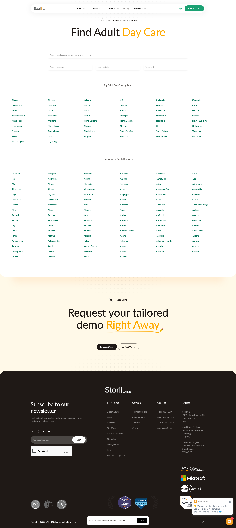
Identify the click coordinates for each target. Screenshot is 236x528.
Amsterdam (53, 220)
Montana (52, 120)
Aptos (14, 235)
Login (180, 8)
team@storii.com (164, 428)
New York (124, 126)
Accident (124, 173)
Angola (51, 225)
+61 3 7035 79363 (165, 422)
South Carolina (126, 131)
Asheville (160, 251)
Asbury (195, 246)
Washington (161, 136)
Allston (123, 199)
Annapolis (124, 225)
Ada (13, 178)
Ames (86, 215)
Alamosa (124, 184)
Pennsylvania (53, 131)
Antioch (87, 230)
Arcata (123, 235)
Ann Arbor (160, 225)
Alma (158, 199)
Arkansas (88, 100)
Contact (135, 428)
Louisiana (196, 110)
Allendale (196, 194)
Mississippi (17, 120)
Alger (14, 194)
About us (136, 422)
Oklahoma (196, 126)
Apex (158, 230)
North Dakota (126, 120)
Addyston (52, 178)
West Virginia (18, 141)
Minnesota (161, 115)
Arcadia (87, 235)
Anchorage (161, 220)
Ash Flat (195, 251)
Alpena (15, 204)
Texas (14, 136)
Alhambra (88, 194)
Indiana (87, 110)
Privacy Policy (138, 417)
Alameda (88, 184)
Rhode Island (89, 131)
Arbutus (51, 235)
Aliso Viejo (161, 194)
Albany (159, 184)
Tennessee (196, 131)
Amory (15, 220)
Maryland (52, 115)
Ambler (195, 209)
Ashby (51, 251)
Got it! (142, 520)
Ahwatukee (161, 178)
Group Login (112, 439)
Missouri (196, 115)
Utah (50, 136)
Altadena (124, 204)
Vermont (124, 136)
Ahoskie (123, 178)
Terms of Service (139, 411)
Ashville (51, 256)
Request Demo (107, 346)
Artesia (123, 246)
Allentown (88, 199)
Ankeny (87, 225)
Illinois (51, 110)
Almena (195, 199)
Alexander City (162, 189)
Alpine (87, 204)
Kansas (123, 110)
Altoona (87, 209)
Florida (87, 105)
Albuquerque (89, 189)
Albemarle (196, 184)
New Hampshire (199, 120)
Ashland (15, 256)
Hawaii (159, 105)
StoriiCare (111, 428)
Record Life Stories (115, 433)
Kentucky (160, 110)
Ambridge (16, 215)
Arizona (123, 100)
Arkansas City (54, 241)
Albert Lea (16, 189)
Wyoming (52, 141)
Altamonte (161, 204)
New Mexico (53, 126)
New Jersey (17, 126)
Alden (122, 189)
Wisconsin (196, 136)
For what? (122, 520)
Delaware (52, 105)
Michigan (124, 115)
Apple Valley (197, 230)
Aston (86, 256)
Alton (50, 209)
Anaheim (88, 220)
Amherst (124, 215)
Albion (51, 189)
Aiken (14, 184)
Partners (111, 422)
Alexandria (197, 189)
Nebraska (160, 120)
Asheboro (124, 251)
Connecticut (17, 105)
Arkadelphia (17, 241)
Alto (14, 209)
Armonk (15, 246)
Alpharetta (52, 204)
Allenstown (53, 199)
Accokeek (160, 173)
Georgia (123, 105)
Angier (15, 225)
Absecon (88, 173)
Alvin (122, 209)
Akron (51, 184)
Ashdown (88, 251)
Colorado (196, 100)
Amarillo (160, 209)
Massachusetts (18, 115)
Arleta (86, 241)
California (160, 100)
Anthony (51, 230)
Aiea (194, 178)
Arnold (51, 246)
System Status (113, 411)
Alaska (15, 100)
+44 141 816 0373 (165, 417)
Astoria (123, 256)
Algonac (51, 194)
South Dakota (162, 131)
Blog (109, 450)
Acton (195, 173)
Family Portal (113, 444)
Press (109, 417)
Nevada (87, 126)
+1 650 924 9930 (164, 411)
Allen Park (16, 199)
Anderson (196, 220)
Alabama (52, 100)
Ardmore (160, 235)
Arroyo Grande (90, 246)
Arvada (159, 246)
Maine (87, 115)
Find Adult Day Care (116, 455)
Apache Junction (127, 230)
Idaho (14, 110)
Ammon (195, 215)
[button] (82, 8)
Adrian (87, 178)
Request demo (194, 8)
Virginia (87, 136)
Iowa (194, 105)
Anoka (15, 230)
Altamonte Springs (200, 204)
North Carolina (90, 120)
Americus (52, 215)
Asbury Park (17, 251)
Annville (195, 225)
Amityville (160, 215)
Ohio (158, 126)
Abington (52, 173)
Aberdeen (16, 173)
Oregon (15, 131)
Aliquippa (124, 194)
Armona (195, 241)
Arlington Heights (164, 241)
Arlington (124, 241)
